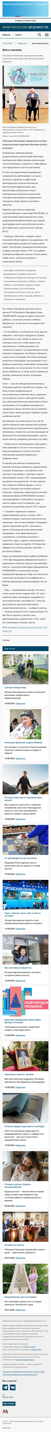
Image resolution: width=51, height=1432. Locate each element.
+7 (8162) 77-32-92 (28, 1347)
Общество (22, 43)
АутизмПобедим (34, 627)
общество (7, 631)
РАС (45, 627)
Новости (6, 35)
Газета (18, 35)
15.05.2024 (7, 43)
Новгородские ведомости (25, 1360)
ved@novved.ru (36, 1350)
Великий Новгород (17, 627)
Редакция (6, 1428)
